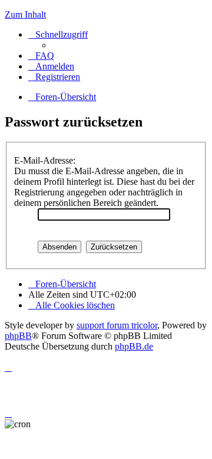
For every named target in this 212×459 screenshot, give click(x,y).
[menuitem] (41, 56)
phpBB (18, 336)
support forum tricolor (117, 325)
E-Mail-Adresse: (44, 160)
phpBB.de (134, 346)
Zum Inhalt (25, 14)
